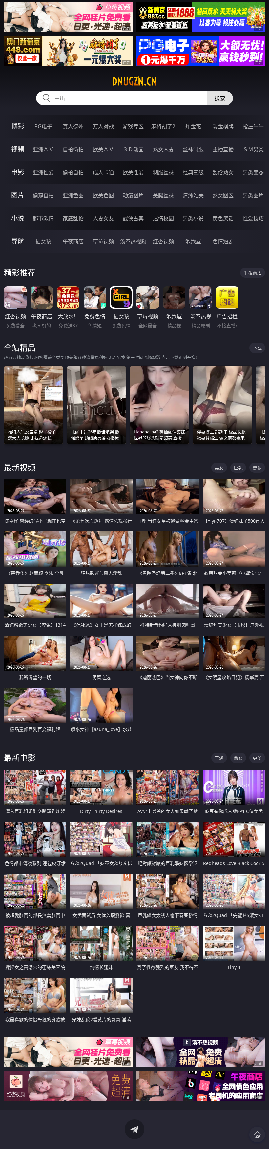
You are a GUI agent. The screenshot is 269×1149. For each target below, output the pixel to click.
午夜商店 (73, 241)
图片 (17, 195)
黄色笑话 (223, 218)
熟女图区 (223, 195)
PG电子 (43, 126)
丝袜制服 (193, 149)
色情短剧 (223, 241)
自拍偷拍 (73, 149)
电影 (17, 172)
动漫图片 (133, 195)
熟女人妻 (163, 149)
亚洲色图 (73, 195)
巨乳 (238, 468)
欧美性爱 (133, 172)
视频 (17, 149)
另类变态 (253, 172)
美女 (219, 468)
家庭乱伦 (73, 218)
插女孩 (43, 241)
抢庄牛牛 (253, 126)
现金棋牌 (223, 126)
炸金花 (193, 126)
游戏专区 (133, 126)
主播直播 (223, 149)
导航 (17, 241)
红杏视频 (163, 241)
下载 (257, 348)
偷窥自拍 (43, 195)
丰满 (219, 758)
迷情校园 (163, 218)
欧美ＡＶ (103, 149)
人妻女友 (103, 218)
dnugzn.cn (134, 81)
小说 (17, 218)
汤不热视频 (133, 241)
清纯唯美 (193, 195)
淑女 (238, 758)
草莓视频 (103, 241)
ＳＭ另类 (253, 149)
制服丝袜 (163, 172)
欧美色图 (103, 195)
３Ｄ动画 (133, 149)
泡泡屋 (193, 241)
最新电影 (19, 757)
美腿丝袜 (163, 195)
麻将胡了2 (163, 126)
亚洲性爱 (43, 172)
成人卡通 (103, 172)
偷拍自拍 (73, 172)
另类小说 (193, 218)
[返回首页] (257, 1134)
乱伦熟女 (223, 172)
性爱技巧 (253, 218)
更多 (257, 468)
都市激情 (43, 218)
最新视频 (19, 467)
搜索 (220, 98)
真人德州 (73, 126)
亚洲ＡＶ (43, 149)
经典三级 (193, 172)
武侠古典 (133, 218)
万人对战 (103, 126)
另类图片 (253, 195)
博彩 (17, 126)
